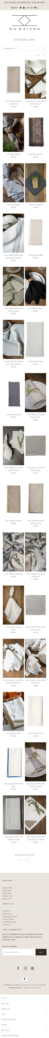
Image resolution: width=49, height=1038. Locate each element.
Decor (3, 1014)
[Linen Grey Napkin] (35, 182)
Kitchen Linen (7, 896)
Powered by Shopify (32, 988)
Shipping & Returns (9, 916)
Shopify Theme (36, 985)
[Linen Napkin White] (13, 711)
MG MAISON (24, 985)
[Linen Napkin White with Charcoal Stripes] (35, 761)
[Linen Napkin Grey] (13, 392)
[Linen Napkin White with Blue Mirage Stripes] (13, 233)
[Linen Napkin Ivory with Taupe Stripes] (35, 445)
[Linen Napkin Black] (35, 286)
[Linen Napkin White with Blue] (13, 761)
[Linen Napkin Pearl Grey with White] (35, 551)
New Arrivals (7, 888)
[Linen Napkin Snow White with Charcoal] (35, 79)
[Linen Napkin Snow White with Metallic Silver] (13, 658)
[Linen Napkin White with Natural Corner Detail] (35, 814)
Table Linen (6, 893)
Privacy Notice (8, 919)
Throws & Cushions (8, 1019)
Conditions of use (9, 922)
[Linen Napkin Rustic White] (13, 605)
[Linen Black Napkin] (35, 132)
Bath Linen (6, 899)
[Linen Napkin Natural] (13, 498)
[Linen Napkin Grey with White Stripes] (35, 392)
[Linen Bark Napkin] (13, 132)
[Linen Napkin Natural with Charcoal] (35, 498)
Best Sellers (6, 890)
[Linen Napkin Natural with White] (13, 79)
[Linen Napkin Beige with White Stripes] (13, 286)
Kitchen (4, 1025)
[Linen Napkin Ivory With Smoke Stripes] (13, 445)
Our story (6, 911)
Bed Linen (5, 1003)
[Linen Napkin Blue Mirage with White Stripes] (13, 339)
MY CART (32, 8)
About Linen (7, 913)
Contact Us (6, 924)
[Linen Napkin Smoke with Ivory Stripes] (35, 605)
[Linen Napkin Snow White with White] (35, 658)
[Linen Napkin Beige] (35, 233)
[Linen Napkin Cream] (35, 339)
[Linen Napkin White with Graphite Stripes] (13, 814)
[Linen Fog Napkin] (13, 182)
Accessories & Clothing (10, 1035)
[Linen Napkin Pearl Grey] (13, 551)
